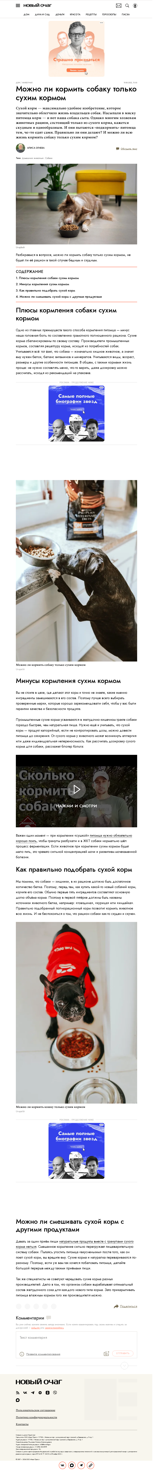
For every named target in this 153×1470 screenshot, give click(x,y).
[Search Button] (127, 6)
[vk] (25, 1393)
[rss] (18, 1393)
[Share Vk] (62, 1465)
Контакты (22, 1424)
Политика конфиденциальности (36, 1417)
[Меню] (18, 6)
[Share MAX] (72, 1465)
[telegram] (33, 1393)
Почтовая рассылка (118, 6)
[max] (18, 1400)
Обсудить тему (129, 148)
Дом (18, 83)
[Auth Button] (135, 6)
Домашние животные (32, 158)
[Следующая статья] (76, 1365)
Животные (27, 83)
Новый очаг (38, 5)
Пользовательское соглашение (35, 1410)
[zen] (40, 1393)
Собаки (48, 158)
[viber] (55, 1393)
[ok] (47, 1393)
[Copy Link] (90, 1465)
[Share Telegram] (81, 1465)
